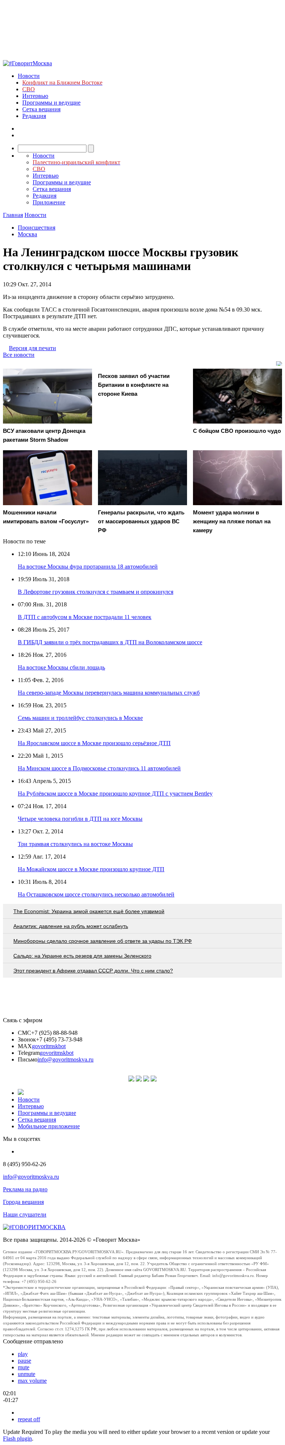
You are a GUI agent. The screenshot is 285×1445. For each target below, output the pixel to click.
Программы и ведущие (51, 102)
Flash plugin (17, 1438)
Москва (27, 234)
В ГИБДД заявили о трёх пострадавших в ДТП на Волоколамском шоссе (110, 642)
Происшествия (36, 227)
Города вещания (23, 1202)
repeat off (29, 1419)
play (23, 1354)
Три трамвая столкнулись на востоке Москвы (75, 844)
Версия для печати (32, 348)
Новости (29, 76)
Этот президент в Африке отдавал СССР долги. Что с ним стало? (93, 971)
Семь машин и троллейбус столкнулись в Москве (80, 718)
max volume (32, 1380)
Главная (13, 215)
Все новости (19, 355)
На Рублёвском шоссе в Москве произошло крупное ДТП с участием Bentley (115, 793)
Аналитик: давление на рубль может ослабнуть (70, 926)
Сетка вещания (41, 109)
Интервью (35, 96)
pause (24, 1360)
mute (23, 1367)
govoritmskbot (49, 1046)
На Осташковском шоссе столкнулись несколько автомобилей (96, 894)
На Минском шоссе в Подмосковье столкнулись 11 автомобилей (99, 768)
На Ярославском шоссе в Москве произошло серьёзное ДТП (94, 743)
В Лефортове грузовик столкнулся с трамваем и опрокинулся (95, 592)
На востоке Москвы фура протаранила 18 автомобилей (88, 566)
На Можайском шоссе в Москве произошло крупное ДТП (91, 869)
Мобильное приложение (49, 1126)
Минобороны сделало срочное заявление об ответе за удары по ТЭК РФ (102, 941)
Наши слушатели (24, 1214)
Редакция (34, 116)
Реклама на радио (25, 1189)
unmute (26, 1374)
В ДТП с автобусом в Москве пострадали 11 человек (84, 617)
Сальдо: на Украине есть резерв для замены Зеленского (82, 956)
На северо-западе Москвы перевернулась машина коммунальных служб (109, 692)
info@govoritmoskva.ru (65, 1059)
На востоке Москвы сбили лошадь (61, 667)
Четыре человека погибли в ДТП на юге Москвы (80, 819)
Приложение (49, 202)
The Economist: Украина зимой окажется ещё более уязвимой (88, 911)
